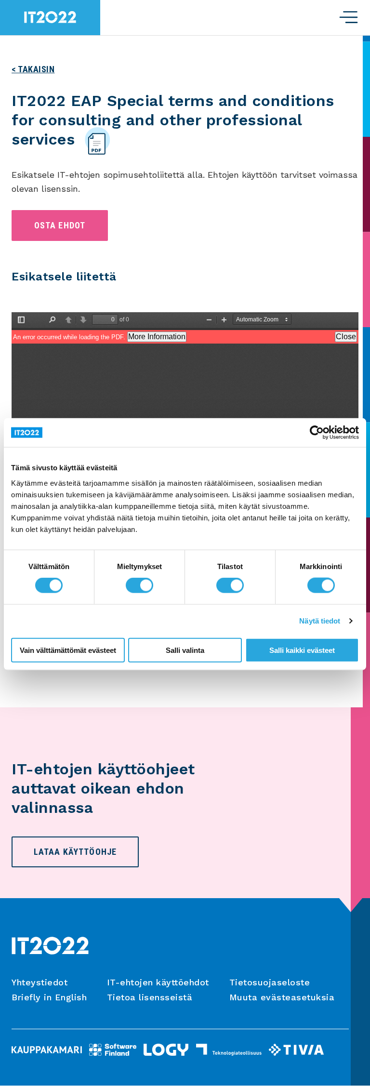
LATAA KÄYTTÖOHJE (75, 852)
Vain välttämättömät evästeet (68, 650)
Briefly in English (49, 997)
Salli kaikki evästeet (302, 650)
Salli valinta (185, 650)
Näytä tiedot (319, 621)
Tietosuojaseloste (269, 982)
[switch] (139, 585)
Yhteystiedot (39, 982)
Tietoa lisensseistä (150, 997)
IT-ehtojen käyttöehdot (158, 982)
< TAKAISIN (33, 69)
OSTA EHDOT (60, 225)
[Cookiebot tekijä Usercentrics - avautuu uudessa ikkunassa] (317, 432)
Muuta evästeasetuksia (282, 997)
